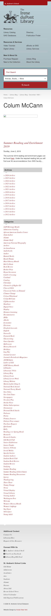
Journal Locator (10, 354)
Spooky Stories (9, 453)
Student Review (9, 463)
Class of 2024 (9, 288)
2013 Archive (9, 211)
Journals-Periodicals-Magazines (15, 357)
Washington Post (10, 498)
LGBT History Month (11, 365)
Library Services (32, 48)
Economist (7, 322)
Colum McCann (9, 298)
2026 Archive (9, 175)
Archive (6, 245)
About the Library (33, 62)
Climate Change (10, 293)
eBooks (6, 320)
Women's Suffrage (10, 506)
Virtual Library (9, 493)
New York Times (9, 394)
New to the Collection (12, 62)
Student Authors (10, 456)
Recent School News (11, 591)
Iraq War (7, 352)
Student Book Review (11, 461)
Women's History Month (12, 503)
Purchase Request (11, 58)
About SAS (7, 588)
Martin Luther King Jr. (12, 384)
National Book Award (12, 386)
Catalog (7, 280)
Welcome (7, 501)
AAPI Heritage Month (11, 227)
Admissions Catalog (11, 229)
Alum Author (8, 235)
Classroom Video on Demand (14, 291)
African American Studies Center (16, 232)
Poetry (6, 416)
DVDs (6, 317)
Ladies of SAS (9, 362)
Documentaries (9, 314)
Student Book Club (11, 458)
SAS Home (7, 566)
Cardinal (7, 277)
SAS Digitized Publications (14, 597)
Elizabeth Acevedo (10, 328)
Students (7, 579)
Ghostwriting (8, 338)
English (6, 330)
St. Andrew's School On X (14, 550)
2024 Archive (9, 181)
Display (6, 309)
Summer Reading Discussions (14, 474)
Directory (29, 32)
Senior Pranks (9, 445)
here (12, 158)
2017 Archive (9, 200)
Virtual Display (9, 490)
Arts (5, 576)
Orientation (8, 408)
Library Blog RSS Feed (13, 557)
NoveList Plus (9, 400)
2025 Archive (9, 178)
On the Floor (8, 402)
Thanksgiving (9, 479)
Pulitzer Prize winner (11, 421)
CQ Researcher (9, 301)
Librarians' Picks (10, 370)
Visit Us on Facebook (13, 554)
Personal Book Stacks (11, 410)
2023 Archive (9, 183)
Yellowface (8, 511)
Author (6, 253)
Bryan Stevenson (10, 272)
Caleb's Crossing (10, 275)
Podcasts (7, 413)
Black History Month (11, 261)
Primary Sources (10, 418)
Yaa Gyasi (7, 509)
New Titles (7, 392)
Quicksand (7, 426)
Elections (7, 325)
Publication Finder (33, 35)
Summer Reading (10, 469)
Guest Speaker (9, 341)
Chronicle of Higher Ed (12, 285)
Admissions (8, 569)
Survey (6, 477)
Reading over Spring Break (14, 432)
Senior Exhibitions (10, 442)
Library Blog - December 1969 (30, 94)
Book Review (8, 266)
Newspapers (8, 397)
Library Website (9, 381)
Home (5, 94)
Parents (6, 585)
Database (7, 304)
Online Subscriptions (11, 405)
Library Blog (31, 58)
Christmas (7, 282)
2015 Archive (9, 206)
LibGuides (7, 368)
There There (8, 482)
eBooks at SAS (32, 45)
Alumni (6, 237)
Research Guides (10, 437)
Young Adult (8, 514)
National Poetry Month (12, 389)
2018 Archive (9, 197)
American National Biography (15, 243)
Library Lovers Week (11, 378)
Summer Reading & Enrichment (15, 471)
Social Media (8, 450)
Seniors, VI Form (10, 447)
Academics (7, 573)
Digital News (8, 306)
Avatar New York (21, 609)
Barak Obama (9, 259)
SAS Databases (10, 35)
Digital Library (9, 48)
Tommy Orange (9, 485)
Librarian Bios (9, 538)
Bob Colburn (8, 264)
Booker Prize (8, 269)
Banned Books (9, 256)
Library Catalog (9, 32)
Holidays (7, 349)
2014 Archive (9, 209)
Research (7, 434)
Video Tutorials (9, 45)
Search (26, 85)
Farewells (7, 333)
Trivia (6, 487)
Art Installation (9, 248)
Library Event (9, 376)
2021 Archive (9, 189)
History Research (10, 346)
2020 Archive (9, 192)
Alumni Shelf (8, 240)
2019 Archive (9, 195)
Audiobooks (8, 251)
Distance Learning (10, 312)
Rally (5, 429)
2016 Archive (9, 203)
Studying (7, 466)
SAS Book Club (9, 440)
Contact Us (8, 534)
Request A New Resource (13, 541)
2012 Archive (9, 214)
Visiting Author (9, 495)
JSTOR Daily (8, 360)
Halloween (8, 344)
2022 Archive (9, 186)
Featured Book (9, 336)
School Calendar (10, 594)
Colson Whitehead (10, 296)
